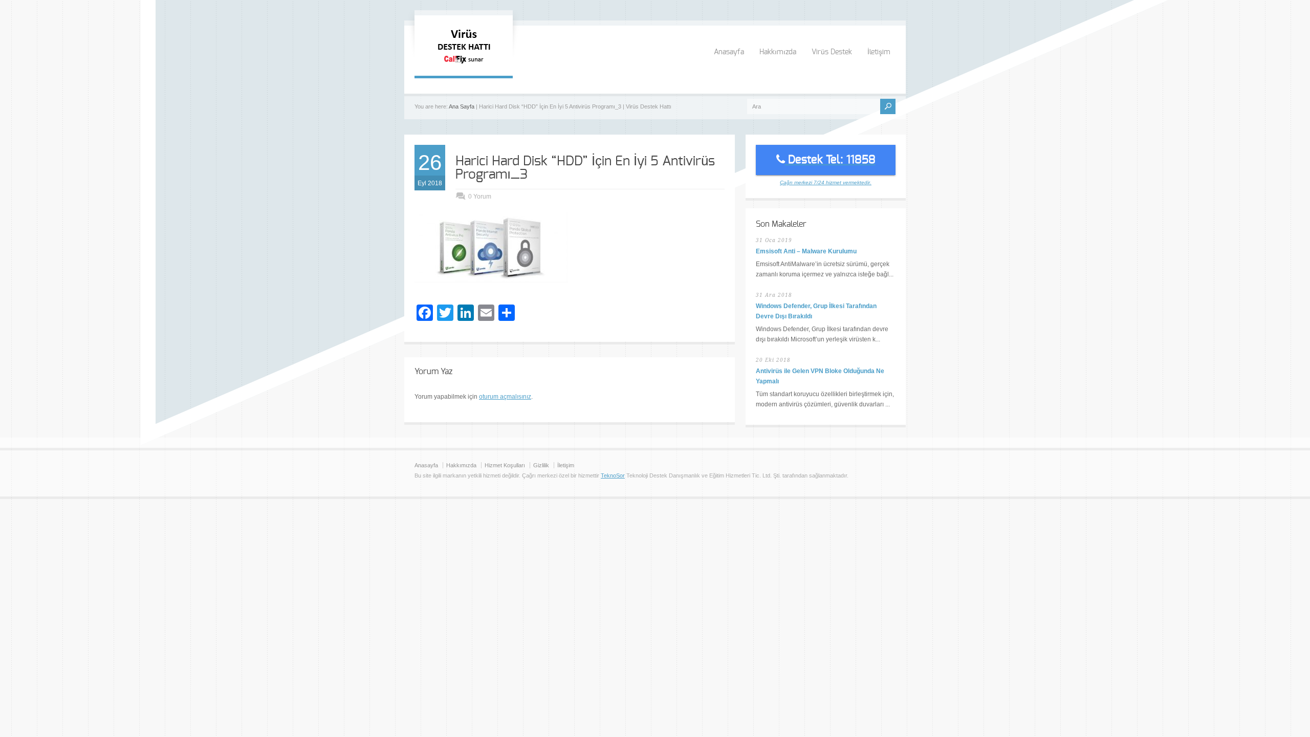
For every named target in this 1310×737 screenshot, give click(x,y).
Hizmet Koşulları (505, 465)
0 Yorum (479, 196)
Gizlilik (541, 465)
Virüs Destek (832, 52)
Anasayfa (729, 52)
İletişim (878, 52)
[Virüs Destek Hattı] (463, 65)
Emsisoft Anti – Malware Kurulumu (806, 251)
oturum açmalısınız (505, 396)
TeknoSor (613, 475)
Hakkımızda (777, 52)
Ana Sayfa (461, 106)
